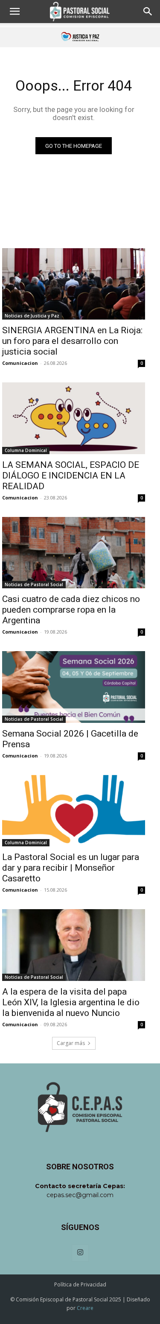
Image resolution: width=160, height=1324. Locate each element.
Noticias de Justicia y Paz (32, 316)
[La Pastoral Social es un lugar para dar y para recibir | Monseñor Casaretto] (73, 811)
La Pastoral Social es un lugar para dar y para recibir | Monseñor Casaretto (70, 868)
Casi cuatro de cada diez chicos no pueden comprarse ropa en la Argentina (71, 609)
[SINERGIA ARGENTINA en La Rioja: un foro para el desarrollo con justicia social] (73, 284)
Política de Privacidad (80, 1284)
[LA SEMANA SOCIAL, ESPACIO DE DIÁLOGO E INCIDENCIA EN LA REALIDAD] (73, 418)
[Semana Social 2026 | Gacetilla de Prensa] (73, 687)
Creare (85, 1308)
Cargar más (71, 1043)
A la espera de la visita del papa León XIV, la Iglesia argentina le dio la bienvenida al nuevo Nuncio (71, 1002)
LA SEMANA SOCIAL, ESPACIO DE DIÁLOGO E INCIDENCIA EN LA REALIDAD (70, 475)
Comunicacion (20, 363)
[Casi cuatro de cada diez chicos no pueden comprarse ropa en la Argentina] (73, 553)
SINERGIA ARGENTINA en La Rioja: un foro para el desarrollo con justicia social (72, 341)
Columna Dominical (26, 450)
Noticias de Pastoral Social (34, 584)
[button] (14, 11)
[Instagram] (80, 1253)
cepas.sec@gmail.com (80, 1195)
